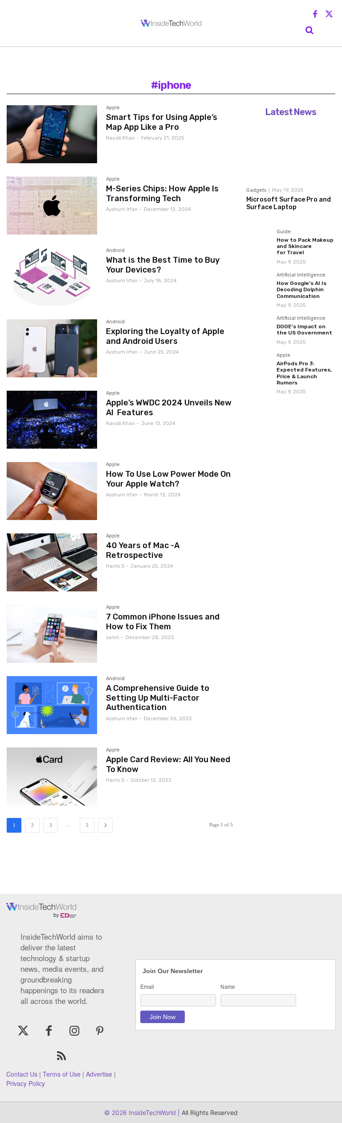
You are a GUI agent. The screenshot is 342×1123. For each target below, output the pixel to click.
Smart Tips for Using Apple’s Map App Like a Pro (161, 122)
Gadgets (256, 190)
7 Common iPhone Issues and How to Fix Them (163, 622)
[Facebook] (315, 15)
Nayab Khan (120, 138)
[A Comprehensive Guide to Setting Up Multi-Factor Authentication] (52, 705)
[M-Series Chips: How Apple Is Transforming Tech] (52, 206)
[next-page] (105, 825)
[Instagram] (74, 1031)
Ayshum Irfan (122, 209)
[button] (309, 30)
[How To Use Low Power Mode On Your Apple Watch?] (52, 491)
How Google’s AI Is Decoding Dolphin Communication (301, 289)
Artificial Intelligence (301, 275)
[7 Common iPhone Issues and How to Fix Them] (52, 634)
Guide (284, 232)
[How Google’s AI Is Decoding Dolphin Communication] (258, 284)
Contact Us (21, 1073)
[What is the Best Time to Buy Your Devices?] (52, 277)
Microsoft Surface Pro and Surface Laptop (288, 203)
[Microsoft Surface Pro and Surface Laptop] (290, 151)
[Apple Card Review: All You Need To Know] (52, 776)
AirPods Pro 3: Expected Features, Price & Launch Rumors (304, 373)
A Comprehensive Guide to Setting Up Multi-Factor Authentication (157, 697)
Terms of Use (62, 1073)
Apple (113, 108)
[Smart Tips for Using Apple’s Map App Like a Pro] (52, 134)
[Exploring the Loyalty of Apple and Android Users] (52, 348)
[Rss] (61, 1056)
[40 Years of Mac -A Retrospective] (52, 562)
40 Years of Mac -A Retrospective (142, 550)
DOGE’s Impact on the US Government (304, 329)
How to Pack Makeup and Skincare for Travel (305, 246)
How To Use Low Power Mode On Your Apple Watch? (168, 479)
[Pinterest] (99, 1031)
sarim (112, 637)
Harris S (115, 566)
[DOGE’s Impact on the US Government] (258, 328)
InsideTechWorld (151, 1112)
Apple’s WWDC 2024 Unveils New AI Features (169, 407)
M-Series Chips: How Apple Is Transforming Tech (162, 193)
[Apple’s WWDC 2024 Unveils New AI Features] (52, 420)
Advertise (99, 1073)
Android (115, 250)
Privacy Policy (25, 1083)
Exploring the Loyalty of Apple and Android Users (165, 336)
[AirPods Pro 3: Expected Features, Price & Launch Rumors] (258, 365)
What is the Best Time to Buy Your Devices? (163, 265)
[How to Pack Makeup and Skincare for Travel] (258, 241)
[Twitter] (329, 15)
